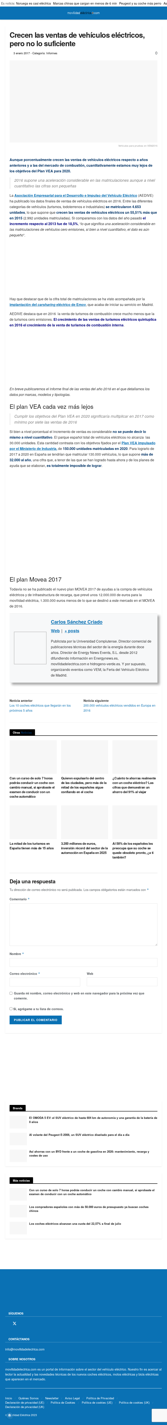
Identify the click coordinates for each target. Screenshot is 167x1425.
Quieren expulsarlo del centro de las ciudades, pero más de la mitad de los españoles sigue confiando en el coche (84, 785)
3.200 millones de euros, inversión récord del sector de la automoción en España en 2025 (84, 848)
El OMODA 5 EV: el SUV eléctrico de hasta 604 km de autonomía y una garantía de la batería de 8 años (93, 1120)
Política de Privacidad (100, 1398)
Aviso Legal (72, 1398)
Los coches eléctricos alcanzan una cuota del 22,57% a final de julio (75, 1223)
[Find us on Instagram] (22, 1323)
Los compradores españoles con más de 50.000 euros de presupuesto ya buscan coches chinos (89, 1209)
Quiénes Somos (28, 1398)
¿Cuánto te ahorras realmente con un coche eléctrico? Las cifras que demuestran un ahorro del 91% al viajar (134, 785)
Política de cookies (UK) (134, 1402)
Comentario (20, 899)
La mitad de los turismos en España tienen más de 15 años (32, 845)
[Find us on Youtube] (37, 1323)
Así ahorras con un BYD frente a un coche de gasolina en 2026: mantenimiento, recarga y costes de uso (89, 1153)
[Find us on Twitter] (15, 1323)
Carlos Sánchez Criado (76, 621)
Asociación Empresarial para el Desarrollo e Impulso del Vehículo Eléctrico (75, 195)
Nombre (17, 954)
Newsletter (51, 1398)
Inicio (8, 1398)
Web (90, 973)
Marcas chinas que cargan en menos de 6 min (85, 3)
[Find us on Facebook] (6, 1323)
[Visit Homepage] (83, 13)
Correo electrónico (25, 973)
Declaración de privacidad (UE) (24, 1402)
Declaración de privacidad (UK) (24, 1407)
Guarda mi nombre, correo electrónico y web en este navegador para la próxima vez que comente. (79, 995)
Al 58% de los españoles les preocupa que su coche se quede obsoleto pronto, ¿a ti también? (133, 850)
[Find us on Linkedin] (44, 1323)
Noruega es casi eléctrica (33, 3)
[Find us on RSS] (29, 1323)
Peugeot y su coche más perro (140, 3)
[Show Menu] (7, 13)
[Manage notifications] (9, 1415)
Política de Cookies (63, 1402)
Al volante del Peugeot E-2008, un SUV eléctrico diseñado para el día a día (79, 1135)
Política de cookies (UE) (97, 1402)
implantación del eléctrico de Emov (48, 304)
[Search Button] (160, 13)
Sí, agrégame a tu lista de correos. (38, 1009)
